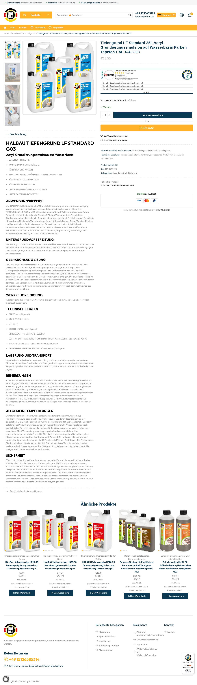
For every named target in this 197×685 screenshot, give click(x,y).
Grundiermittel (17, 33)
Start (6, 33)
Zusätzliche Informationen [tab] (26, 491)
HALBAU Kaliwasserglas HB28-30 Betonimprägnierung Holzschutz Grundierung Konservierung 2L (21, 565)
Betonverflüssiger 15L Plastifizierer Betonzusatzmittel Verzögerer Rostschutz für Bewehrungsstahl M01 (137, 567)
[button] (182, 15)
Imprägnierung (12, 555)
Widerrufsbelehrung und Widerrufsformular (147, 652)
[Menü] (192, 654)
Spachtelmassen (107, 636)
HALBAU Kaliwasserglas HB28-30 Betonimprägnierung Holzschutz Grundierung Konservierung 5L (98, 565)
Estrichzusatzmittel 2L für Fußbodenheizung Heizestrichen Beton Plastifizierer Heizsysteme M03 (175, 567)
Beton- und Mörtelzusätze (136, 555)
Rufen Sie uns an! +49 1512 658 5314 (117, 185)
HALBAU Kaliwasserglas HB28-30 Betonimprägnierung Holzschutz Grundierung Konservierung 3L (60, 565)
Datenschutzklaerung (147, 639)
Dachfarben (105, 640)
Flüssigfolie (104, 631)
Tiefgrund (30, 33)
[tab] (50, 134)
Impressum (142, 644)
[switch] (188, 670)
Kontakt (171, 631)
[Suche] (130, 15)
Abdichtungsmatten (109, 645)
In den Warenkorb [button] (35, 534)
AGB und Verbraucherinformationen (150, 633)
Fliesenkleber (105, 650)
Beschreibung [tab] (18, 134)
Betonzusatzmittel (136, 559)
